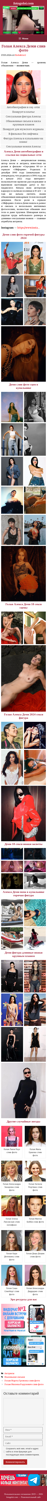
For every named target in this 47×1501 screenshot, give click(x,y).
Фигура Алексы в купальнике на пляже (23, 140)
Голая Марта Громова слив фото (22, 1380)
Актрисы (9, 1373)
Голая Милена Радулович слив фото (24, 1384)
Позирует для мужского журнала (23, 129)
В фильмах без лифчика (23, 133)
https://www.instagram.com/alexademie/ (28, 227)
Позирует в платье (23, 111)
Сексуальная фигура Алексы (23, 116)
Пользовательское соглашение (17, 1494)
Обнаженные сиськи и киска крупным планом (23, 123)
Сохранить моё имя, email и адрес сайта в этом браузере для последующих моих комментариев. (22, 1451)
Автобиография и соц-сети (23, 107)
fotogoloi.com (23, 3)
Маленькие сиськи (14, 1377)
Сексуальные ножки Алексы (23, 146)
